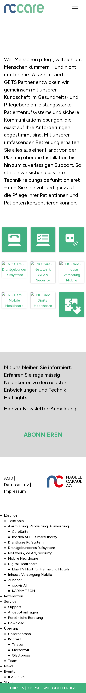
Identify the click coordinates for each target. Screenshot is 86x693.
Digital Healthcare (23, 564)
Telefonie (16, 521)
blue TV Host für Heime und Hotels (40, 569)
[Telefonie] (14, 224)
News (8, 666)
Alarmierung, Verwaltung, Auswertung (38, 526)
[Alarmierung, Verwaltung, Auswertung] (43, 224)
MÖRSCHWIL (39, 688)
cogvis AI (19, 585)
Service (10, 601)
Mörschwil (20, 650)
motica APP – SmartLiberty (34, 537)
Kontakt (14, 639)
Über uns (11, 628)
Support (15, 607)
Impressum (15, 491)
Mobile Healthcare (23, 558)
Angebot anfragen (23, 612)
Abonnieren (43, 434)
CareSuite (20, 531)
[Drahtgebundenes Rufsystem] (14, 258)
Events (9, 671)
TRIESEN (16, 688)
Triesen (18, 644)
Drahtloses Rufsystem (26, 542)
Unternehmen (19, 634)
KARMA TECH (23, 591)
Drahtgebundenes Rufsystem (31, 548)
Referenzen (13, 596)
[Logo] (32, 8)
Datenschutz (16, 484)
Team (12, 661)
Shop (8, 682)
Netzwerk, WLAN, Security (30, 553)
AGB (8, 478)
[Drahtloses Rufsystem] (71, 224)
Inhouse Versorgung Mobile (30, 574)
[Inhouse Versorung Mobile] (71, 258)
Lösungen (11, 515)
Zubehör (15, 580)
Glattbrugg (21, 655)
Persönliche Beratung (25, 617)
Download (16, 623)
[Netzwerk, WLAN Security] (43, 258)
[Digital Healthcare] (43, 289)
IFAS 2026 (16, 677)
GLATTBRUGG (64, 688)
